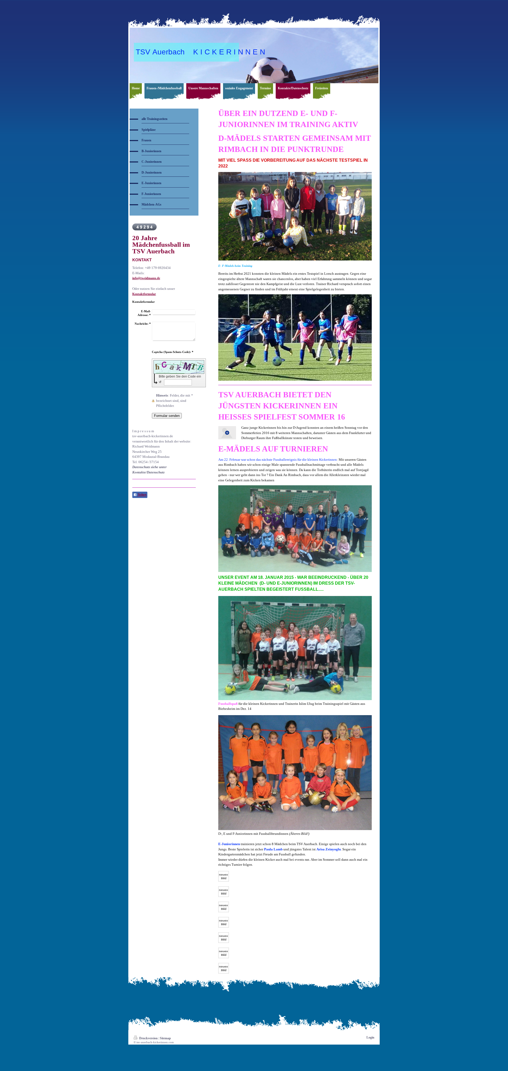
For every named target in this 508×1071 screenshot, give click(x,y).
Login (370, 1037)
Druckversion (148, 1038)
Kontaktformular (144, 294)
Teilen (141, 495)
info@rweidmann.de (146, 278)
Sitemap (165, 1038)
